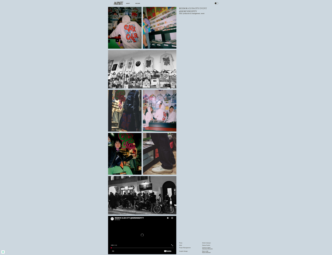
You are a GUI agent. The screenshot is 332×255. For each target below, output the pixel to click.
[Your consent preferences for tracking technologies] (3, 252)
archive (137, 3)
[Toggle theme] (216, 3)
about (128, 3)
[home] (118, 3)
